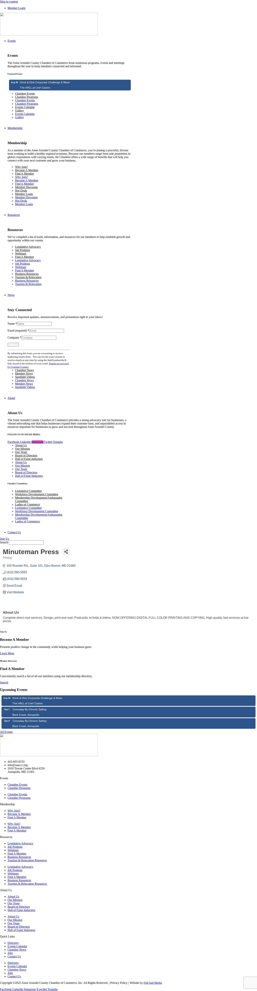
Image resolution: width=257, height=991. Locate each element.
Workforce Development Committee (36, 494)
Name (12, 323)
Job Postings (22, 250)
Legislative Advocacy (28, 246)
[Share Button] (66, 551)
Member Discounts (26, 187)
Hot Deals (21, 190)
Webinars (20, 253)
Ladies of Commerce (27, 504)
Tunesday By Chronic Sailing (29, 709)
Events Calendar (25, 107)
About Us (21, 445)
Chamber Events (25, 93)
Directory (13, 942)
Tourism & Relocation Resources (27, 860)
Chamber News (24, 370)
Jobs (10, 953)
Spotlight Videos (25, 377)
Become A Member (26, 170)
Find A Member (24, 173)
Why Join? (21, 166)
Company (14, 337)
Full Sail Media (153, 982)
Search (4, 542)
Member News (24, 373)
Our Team (21, 452)
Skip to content (9, 1)
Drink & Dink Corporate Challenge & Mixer (45, 82)
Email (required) (18, 330)
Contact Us (14, 956)
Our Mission (22, 448)
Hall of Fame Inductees (29, 458)
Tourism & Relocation (28, 277)
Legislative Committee (28, 490)
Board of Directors (26, 455)
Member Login (24, 194)
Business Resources (27, 273)
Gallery (19, 110)
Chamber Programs (26, 97)
